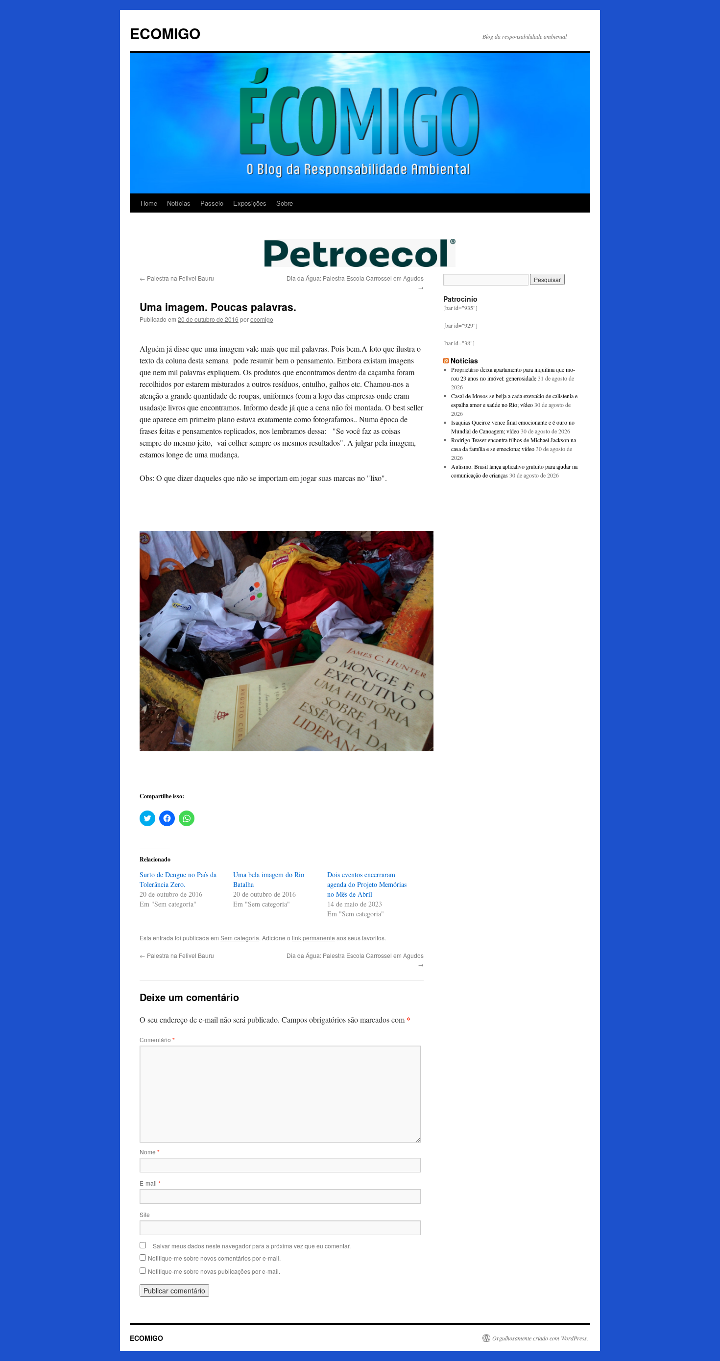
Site (145, 1214)
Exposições (249, 203)
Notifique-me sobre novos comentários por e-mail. (214, 1258)
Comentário (157, 1039)
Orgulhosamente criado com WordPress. (540, 1338)
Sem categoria (239, 937)
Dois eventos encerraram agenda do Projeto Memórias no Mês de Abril (367, 884)
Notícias (179, 203)
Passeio (211, 203)
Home (149, 203)
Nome (150, 1151)
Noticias (464, 360)
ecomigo (261, 319)
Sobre (284, 203)
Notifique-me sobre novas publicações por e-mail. (214, 1271)
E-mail (150, 1183)
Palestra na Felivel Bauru (177, 278)
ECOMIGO (165, 33)
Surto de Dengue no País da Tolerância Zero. (178, 879)
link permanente (313, 937)
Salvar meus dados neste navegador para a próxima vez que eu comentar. (252, 1246)
